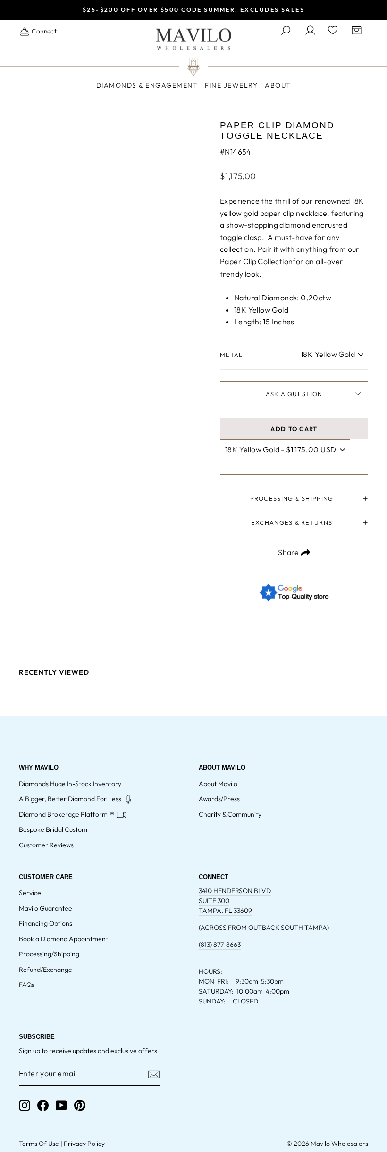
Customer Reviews (46, 845)
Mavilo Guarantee (45, 908)
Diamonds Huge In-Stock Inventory (70, 783)
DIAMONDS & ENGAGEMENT (147, 85)
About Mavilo (218, 783)
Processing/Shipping (49, 954)
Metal (231, 354)
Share (289, 552)
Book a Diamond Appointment (63, 939)
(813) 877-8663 (220, 944)
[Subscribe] (154, 1074)
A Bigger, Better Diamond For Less (70, 799)
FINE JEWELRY (231, 85)
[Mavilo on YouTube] (61, 1105)
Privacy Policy (84, 1143)
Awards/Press (219, 799)
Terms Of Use (39, 1143)
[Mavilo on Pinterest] (79, 1105)
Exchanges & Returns (291, 522)
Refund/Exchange (45, 969)
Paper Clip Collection (256, 261)
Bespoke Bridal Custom (53, 829)
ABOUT (278, 85)
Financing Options (45, 923)
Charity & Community (230, 814)
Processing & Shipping (292, 498)
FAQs (26, 984)
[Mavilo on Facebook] (43, 1105)
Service (30, 892)
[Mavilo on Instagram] (24, 1105)
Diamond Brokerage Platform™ (66, 814)
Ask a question (294, 394)
